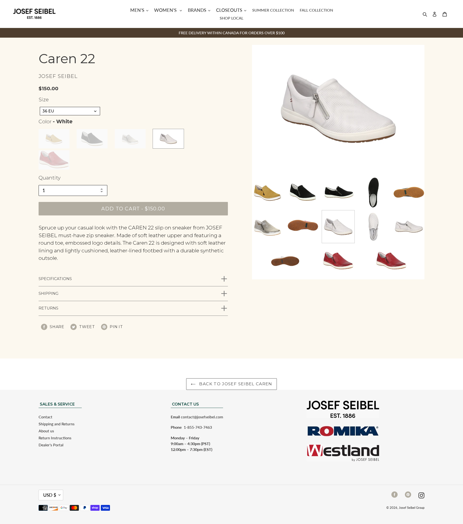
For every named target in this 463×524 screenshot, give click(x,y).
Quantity (50, 178)
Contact (45, 416)
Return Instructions (55, 437)
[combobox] (70, 111)
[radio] (54, 138)
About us (46, 430)
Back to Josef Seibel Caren (235, 383)
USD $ (49, 495)
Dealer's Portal (51, 444)
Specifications (55, 278)
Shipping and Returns (57, 423)
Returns (48, 308)
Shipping (49, 293)
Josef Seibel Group (411, 508)
